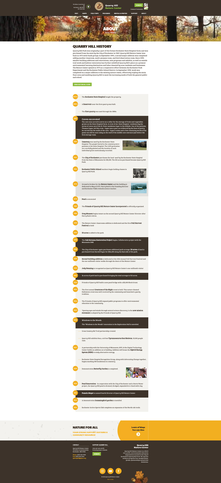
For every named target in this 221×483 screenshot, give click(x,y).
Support (134, 13)
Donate (138, 5)
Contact (133, 9)
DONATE (96, 454)
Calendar (140, 9)
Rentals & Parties (120, 13)
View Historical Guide (82, 84)
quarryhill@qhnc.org (79, 458)
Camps (84, 13)
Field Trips (95, 13)
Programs (106, 13)
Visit (76, 13)
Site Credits (110, 479)
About (143, 13)
